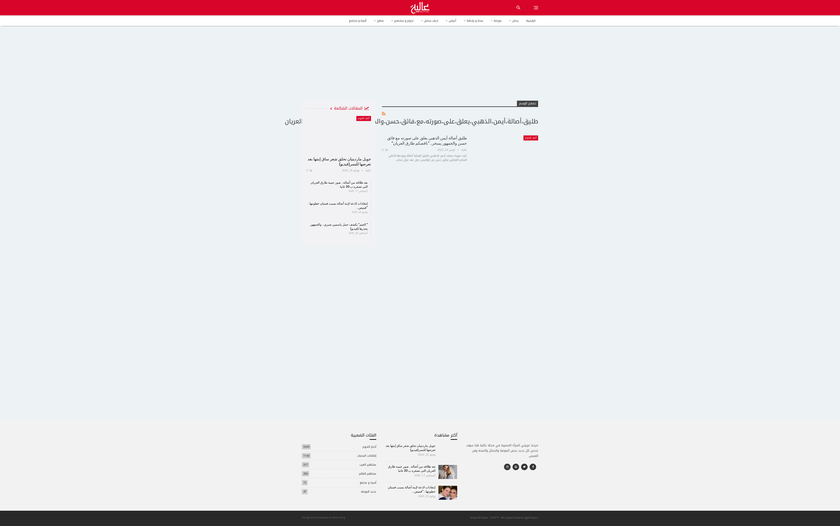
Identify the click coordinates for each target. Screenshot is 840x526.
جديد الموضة (368, 491)
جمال (515, 20)
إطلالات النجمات (366, 455)
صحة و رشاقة (475, 20)
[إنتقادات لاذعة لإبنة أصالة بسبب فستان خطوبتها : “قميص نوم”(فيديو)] (447, 493)
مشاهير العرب (367, 464)
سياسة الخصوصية (479, 517)
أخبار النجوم (531, 137)
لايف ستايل (431, 20)
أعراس (452, 20)
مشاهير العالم (367, 473)
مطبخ (380, 20)
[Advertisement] (420, 67)
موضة (498, 20)
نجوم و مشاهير (403, 20)
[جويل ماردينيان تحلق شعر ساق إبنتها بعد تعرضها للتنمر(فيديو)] (338, 135)
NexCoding (338, 517)
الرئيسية (531, 20)
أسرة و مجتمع (357, 20)
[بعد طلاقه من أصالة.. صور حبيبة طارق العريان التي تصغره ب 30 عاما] (447, 472)
